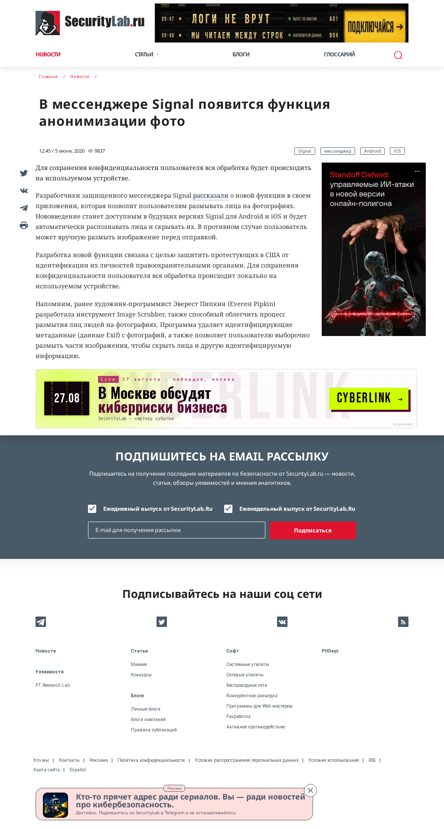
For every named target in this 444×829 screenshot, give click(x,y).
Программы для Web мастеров (259, 706)
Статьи (139, 651)
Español (78, 770)
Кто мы (41, 760)
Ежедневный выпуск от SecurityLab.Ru (157, 508)
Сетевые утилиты (245, 675)
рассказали (211, 195)
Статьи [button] (144, 54)
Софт (232, 651)
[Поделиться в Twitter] (22, 173)
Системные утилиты (247, 664)
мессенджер (337, 151)
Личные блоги (145, 709)
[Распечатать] (22, 225)
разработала (55, 314)
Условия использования (333, 760)
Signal (304, 151)
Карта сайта (46, 770)
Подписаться (313, 530)
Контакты (69, 760)
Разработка (238, 716)
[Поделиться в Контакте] (22, 190)
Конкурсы (141, 675)
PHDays (330, 651)
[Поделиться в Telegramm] (22, 207)
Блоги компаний (148, 719)
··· (417, 171)
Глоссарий (339, 54)
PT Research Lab (53, 685)
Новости (48, 54)
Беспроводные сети (246, 685)
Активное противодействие (255, 727)
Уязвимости (50, 672)
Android (372, 151)
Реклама (174, 788)
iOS (397, 151)
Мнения (139, 664)
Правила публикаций (154, 730)
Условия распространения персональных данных (247, 760)
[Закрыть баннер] (310, 790)
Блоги (241, 54)
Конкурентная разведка (252, 695)
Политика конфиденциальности (151, 760)
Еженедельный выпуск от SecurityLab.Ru (297, 508)
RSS (372, 760)
